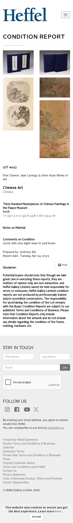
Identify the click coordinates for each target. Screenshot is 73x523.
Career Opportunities (16, 482)
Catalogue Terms (13, 451)
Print (64, 265)
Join (65, 367)
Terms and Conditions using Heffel (24, 467)
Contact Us (10, 470)
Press (6, 459)
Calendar (8, 447)
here (58, 511)
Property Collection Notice (19, 463)
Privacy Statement (14, 474)
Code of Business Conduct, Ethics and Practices (32, 478)
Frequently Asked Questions (20, 439)
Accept (36, 516)
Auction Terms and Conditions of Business (29, 443)
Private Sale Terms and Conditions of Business (32, 455)
